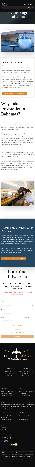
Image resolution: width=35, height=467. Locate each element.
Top (18, 380)
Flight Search (25, 368)
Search (17, 336)
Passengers (27, 317)
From (2, 301)
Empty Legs (3, 429)
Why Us (9, 368)
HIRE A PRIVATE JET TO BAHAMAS (14, 93)
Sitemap (3, 432)
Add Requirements (18, 332)
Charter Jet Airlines (9, 451)
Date (2, 317)
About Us (3, 425)
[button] (29, 7)
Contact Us (3, 431)
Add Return (18, 325)
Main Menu (28, 4)
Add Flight (18, 329)
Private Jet (9, 371)
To (2, 309)
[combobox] (17, 305)
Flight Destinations (25, 371)
